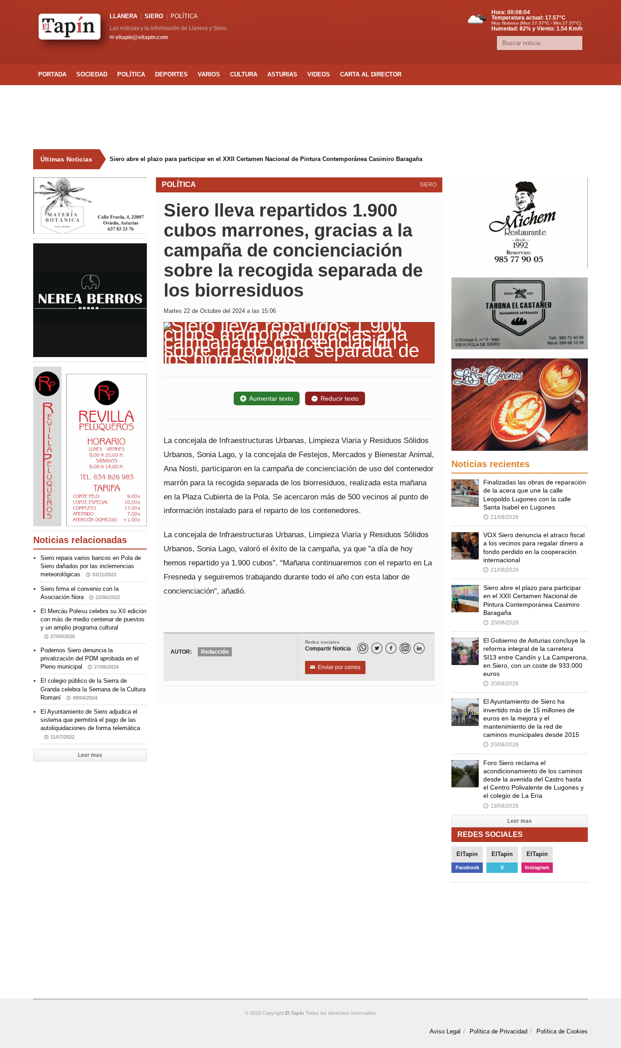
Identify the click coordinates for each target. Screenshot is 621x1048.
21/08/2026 (501, 517)
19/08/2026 (501, 806)
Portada (52, 74)
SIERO (154, 16)
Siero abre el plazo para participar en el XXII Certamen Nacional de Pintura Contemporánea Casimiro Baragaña (266, 159)
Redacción (215, 652)
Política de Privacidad (498, 1031)
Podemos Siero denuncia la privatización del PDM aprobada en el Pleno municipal (89, 658)
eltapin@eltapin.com (141, 37)
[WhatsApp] (363, 648)
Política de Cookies (562, 1031)
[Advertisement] (310, 117)
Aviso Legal (445, 1031)
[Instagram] (405, 648)
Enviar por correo (335, 667)
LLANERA (123, 16)
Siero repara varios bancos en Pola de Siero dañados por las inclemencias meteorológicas (90, 566)
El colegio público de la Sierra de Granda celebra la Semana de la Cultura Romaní (92, 688)
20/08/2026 (501, 623)
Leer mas (90, 755)
